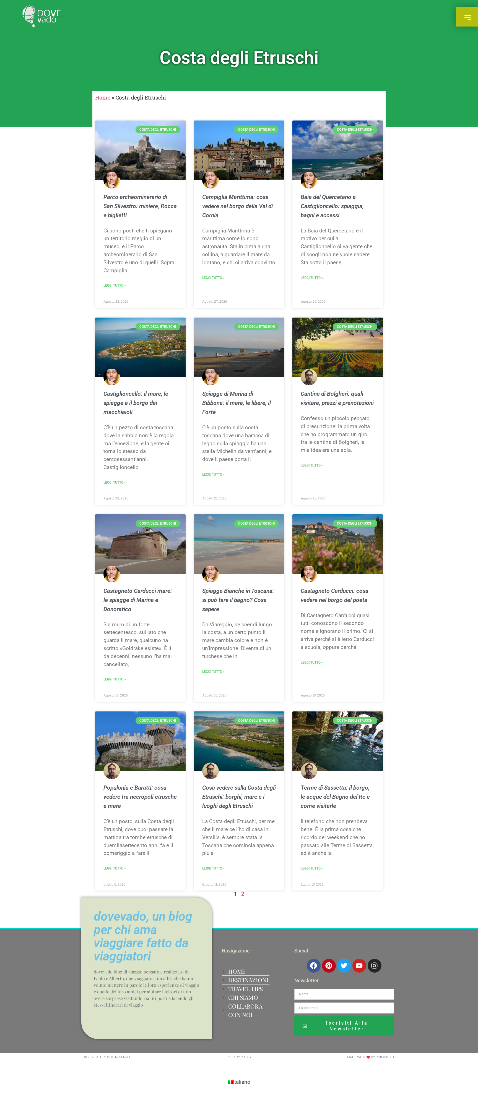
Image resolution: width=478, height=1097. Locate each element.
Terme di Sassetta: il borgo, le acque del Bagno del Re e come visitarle (335, 796)
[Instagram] (374, 966)
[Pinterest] (329, 966)
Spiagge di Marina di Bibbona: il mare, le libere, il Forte (236, 403)
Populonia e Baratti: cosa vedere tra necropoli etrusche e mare (140, 796)
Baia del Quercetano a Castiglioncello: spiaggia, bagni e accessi (332, 206)
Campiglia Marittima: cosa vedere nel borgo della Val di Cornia (237, 206)
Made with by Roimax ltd (370, 1057)
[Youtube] (359, 966)
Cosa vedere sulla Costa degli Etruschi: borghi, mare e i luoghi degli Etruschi (239, 796)
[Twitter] (344, 966)
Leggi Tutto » (114, 285)
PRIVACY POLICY (239, 1057)
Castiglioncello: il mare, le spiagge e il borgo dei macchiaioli (135, 403)
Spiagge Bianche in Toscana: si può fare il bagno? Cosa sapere (238, 600)
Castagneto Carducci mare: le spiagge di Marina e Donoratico (137, 600)
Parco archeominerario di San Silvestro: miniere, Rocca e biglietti (140, 206)
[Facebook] (314, 966)
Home (102, 97)
